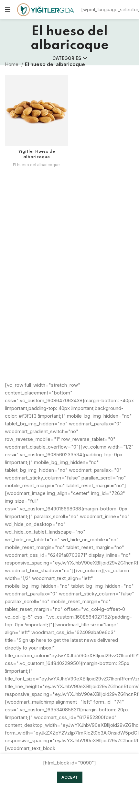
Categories (66, 58)
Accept (69, 777)
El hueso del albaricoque (36, 164)
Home (12, 64)
